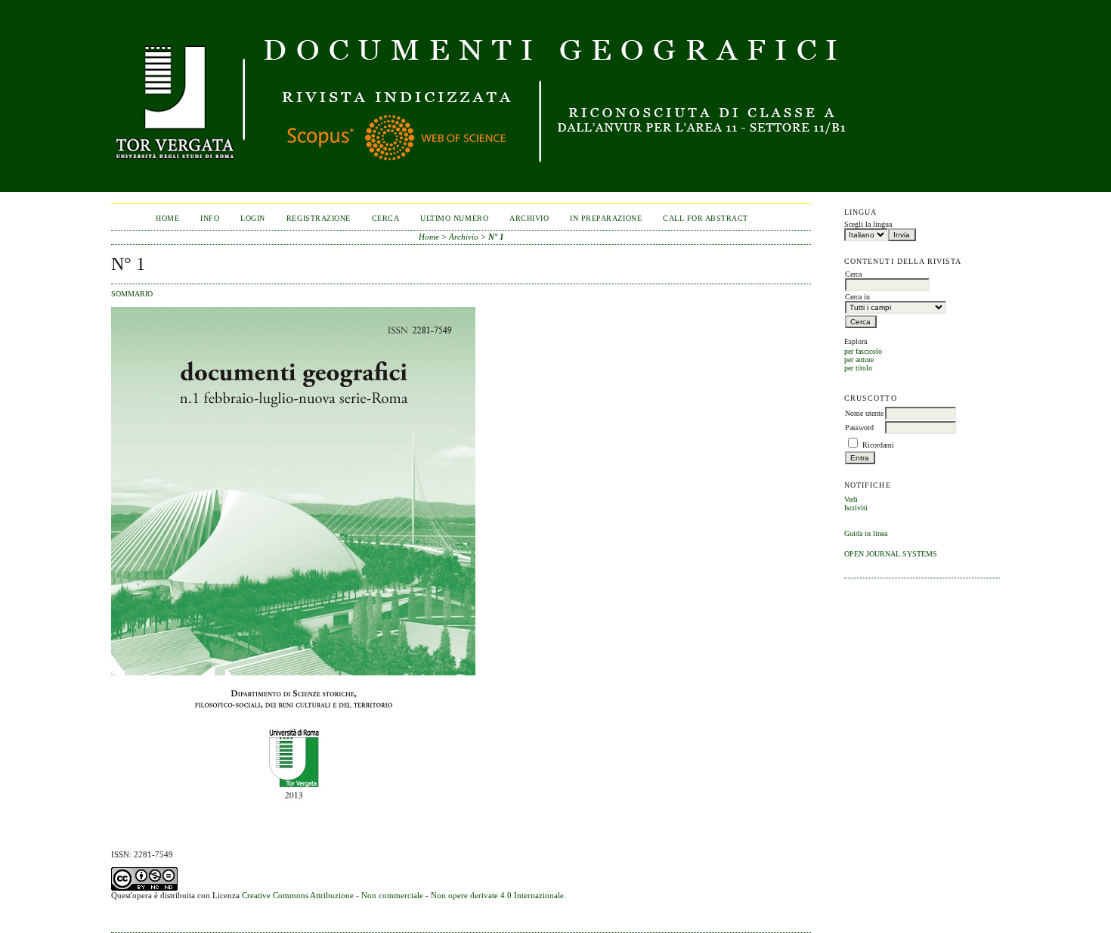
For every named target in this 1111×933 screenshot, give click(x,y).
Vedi (851, 499)
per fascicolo (863, 351)
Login (252, 218)
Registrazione (318, 218)
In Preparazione (606, 218)
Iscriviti (856, 508)
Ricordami (878, 445)
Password (859, 427)
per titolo (858, 368)
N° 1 (496, 236)
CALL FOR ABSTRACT (705, 218)
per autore (859, 359)
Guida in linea (865, 533)
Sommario (132, 294)
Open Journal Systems (890, 554)
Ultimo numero (454, 218)
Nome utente (864, 413)
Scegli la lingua (868, 224)
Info (209, 218)
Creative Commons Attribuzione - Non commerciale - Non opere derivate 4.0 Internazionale (403, 895)
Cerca (386, 218)
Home (167, 218)
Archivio (529, 218)
